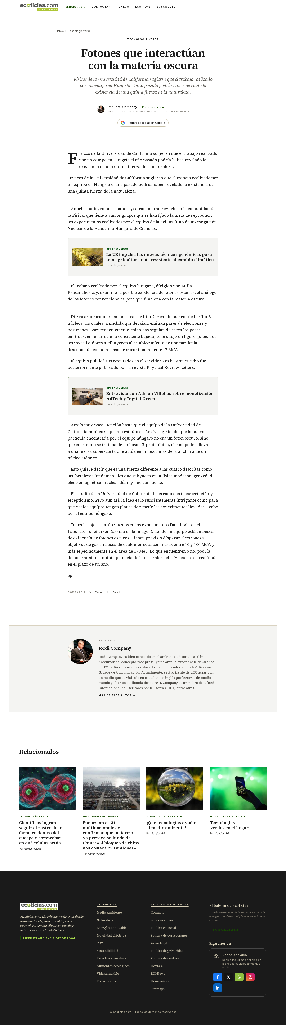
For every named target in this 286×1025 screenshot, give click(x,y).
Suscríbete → (228, 929)
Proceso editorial (153, 107)
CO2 (100, 943)
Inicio (60, 31)
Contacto (158, 912)
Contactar (100, 6)
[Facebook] (217, 977)
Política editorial (163, 928)
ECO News (143, 6)
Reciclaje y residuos (112, 958)
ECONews (158, 973)
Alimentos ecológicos (113, 966)
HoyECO (122, 6)
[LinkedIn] (217, 987)
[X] (228, 977)
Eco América (106, 981)
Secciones (73, 6)
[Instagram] (250, 977)
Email (116, 592)
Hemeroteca (160, 981)
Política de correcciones (169, 935)
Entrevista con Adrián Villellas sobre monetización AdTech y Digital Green (160, 396)
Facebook (102, 592)
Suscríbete (166, 6)
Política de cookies (165, 958)
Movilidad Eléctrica (111, 935)
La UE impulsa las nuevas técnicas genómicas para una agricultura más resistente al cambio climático (160, 257)
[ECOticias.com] (39, 7)
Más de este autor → (117, 695)
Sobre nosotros (162, 920)
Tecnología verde (79, 31)
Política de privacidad (167, 950)
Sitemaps (158, 989)
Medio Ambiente (109, 912)
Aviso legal (159, 943)
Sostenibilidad (107, 950)
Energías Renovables (112, 928)
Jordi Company (125, 107)
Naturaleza (105, 920)
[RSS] (239, 977)
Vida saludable (108, 973)
